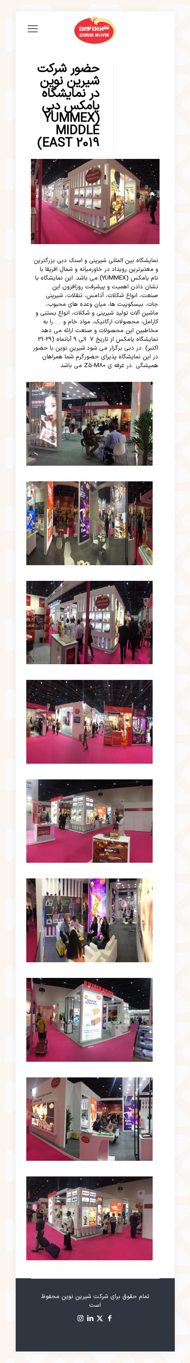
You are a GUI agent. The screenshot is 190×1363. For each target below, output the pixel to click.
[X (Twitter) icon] (99, 1319)
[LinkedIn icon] (90, 1319)
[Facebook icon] (109, 1319)
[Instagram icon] (80, 1319)
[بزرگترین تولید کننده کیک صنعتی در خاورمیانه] (95, 30)
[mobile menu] (33, 30)
